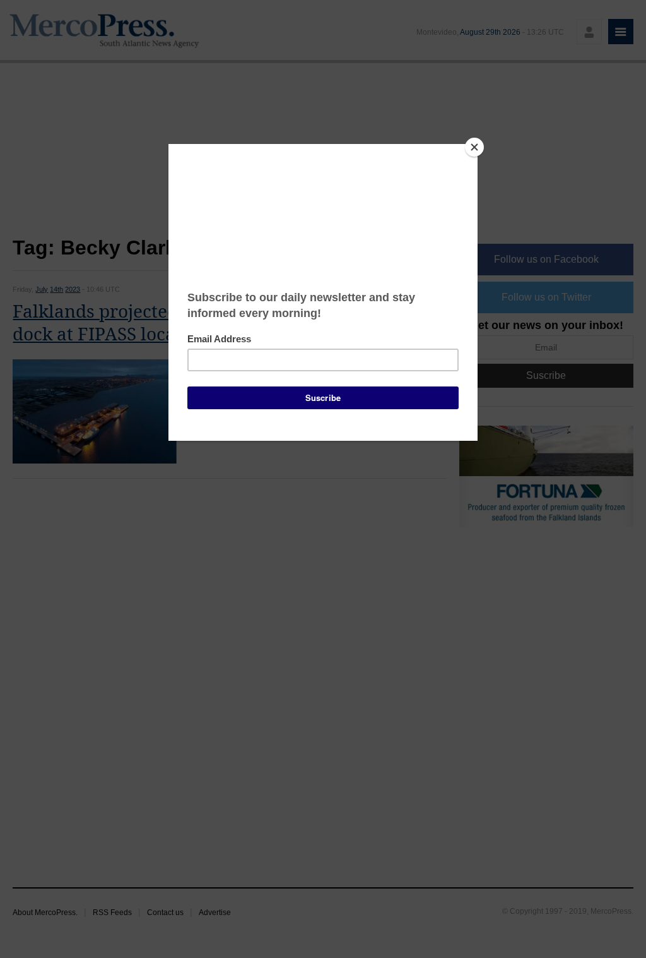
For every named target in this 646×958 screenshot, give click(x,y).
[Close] (474, 147)
